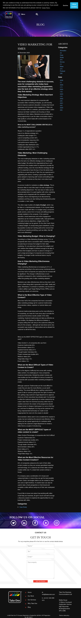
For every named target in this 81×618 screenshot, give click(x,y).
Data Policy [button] (46, 8)
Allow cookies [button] (74, 5)
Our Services (32, 600)
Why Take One (32, 603)
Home (30, 592)
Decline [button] (65, 5)
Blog (29, 607)
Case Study (23, 507)
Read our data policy (64, 615)
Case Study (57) (62, 57)
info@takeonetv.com (48, 594)
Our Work (31, 596)
